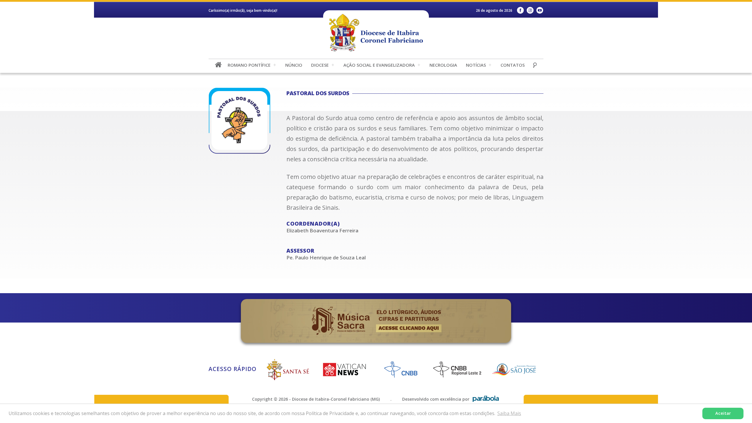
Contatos (513, 65)
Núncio (293, 65)
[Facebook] (520, 10)
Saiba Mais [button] (509, 413)
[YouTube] (539, 10)
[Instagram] (530, 10)
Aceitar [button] (723, 413)
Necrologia (443, 65)
